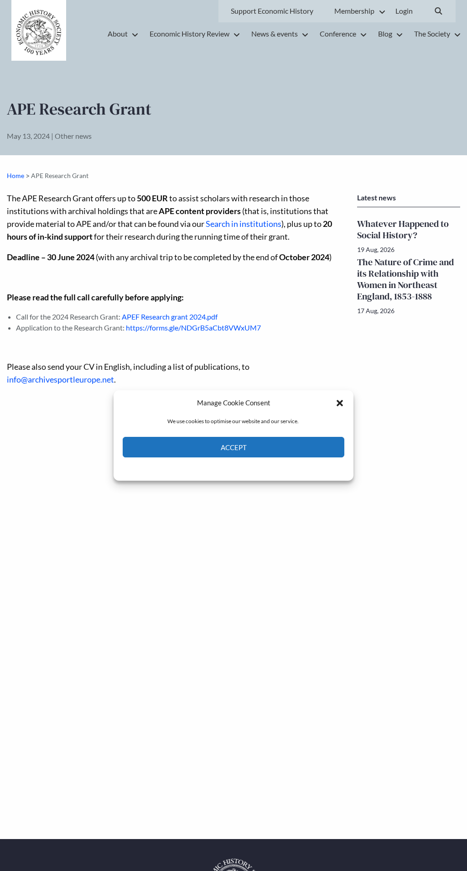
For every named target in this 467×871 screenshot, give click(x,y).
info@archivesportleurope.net (60, 379)
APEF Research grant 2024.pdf (170, 316)
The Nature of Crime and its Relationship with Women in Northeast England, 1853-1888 (405, 279)
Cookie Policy (212, 468)
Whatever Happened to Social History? (403, 229)
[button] (339, 402)
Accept (234, 447)
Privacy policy (249, 468)
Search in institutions (243, 224)
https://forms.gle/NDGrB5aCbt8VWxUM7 (193, 327)
